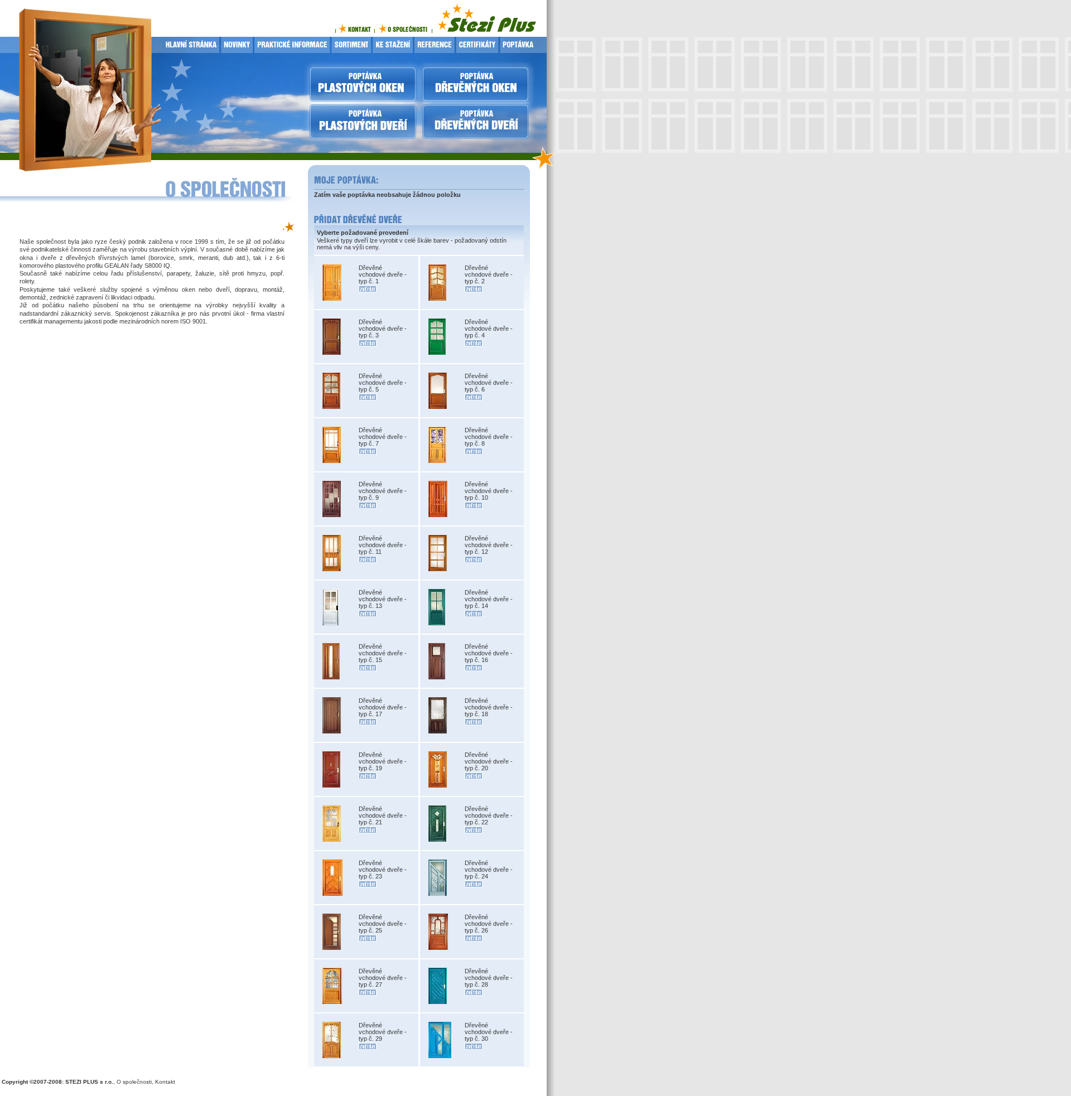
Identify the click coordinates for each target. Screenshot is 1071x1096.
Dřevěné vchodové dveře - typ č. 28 (489, 978)
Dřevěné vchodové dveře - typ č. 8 (489, 437)
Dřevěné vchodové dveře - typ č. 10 (489, 491)
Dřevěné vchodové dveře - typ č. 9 (383, 491)
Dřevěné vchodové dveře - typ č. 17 (383, 707)
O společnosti (134, 1082)
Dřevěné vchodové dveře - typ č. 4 (489, 328)
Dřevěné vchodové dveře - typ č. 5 (383, 383)
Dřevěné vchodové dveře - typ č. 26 (489, 924)
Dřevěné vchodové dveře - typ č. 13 (383, 599)
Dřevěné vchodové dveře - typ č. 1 (383, 274)
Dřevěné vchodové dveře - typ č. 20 (489, 761)
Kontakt (165, 1082)
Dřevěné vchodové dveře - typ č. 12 (489, 545)
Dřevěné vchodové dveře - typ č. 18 (489, 707)
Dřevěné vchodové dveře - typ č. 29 (383, 1032)
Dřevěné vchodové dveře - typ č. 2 (489, 274)
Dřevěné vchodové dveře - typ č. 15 (383, 653)
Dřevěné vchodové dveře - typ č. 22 (489, 815)
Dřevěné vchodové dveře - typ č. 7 (383, 437)
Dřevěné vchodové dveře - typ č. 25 (383, 924)
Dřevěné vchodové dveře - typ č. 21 (383, 815)
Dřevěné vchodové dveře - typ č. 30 (489, 1032)
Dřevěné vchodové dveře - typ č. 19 (383, 761)
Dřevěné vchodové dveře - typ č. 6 (489, 383)
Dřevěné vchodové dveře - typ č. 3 (383, 328)
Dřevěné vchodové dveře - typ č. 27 (383, 978)
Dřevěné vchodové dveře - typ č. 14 (489, 599)
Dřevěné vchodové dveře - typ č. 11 (383, 545)
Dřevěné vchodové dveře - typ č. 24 (489, 870)
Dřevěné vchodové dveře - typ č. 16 (489, 653)
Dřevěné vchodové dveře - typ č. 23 (383, 870)
